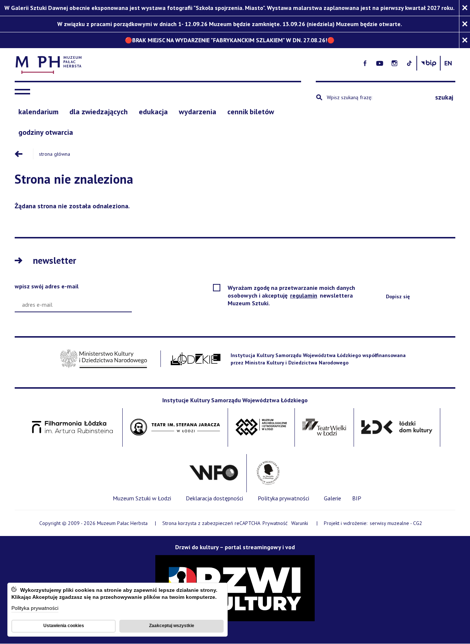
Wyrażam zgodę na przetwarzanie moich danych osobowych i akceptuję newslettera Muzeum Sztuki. (291, 295)
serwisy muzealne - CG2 (396, 523)
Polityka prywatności (34, 608)
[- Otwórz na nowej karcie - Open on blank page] (365, 63)
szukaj (444, 97)
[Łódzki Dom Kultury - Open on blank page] (396, 427)
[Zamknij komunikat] (464, 8)
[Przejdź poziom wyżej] (24, 154)
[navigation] (24, 91)
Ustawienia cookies (63, 625)
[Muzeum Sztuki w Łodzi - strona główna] (161, 63)
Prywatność (275, 523)
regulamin (304, 295)
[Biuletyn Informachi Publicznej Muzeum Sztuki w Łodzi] (428, 63)
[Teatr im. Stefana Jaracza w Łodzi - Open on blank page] (175, 427)
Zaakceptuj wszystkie (171, 625)
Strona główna (54, 154)
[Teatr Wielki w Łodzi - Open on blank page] (324, 427)
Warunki (299, 523)
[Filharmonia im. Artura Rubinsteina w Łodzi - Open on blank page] (72, 427)
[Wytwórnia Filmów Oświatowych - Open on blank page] (213, 473)
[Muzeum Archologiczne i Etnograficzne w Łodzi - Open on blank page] (261, 427)
